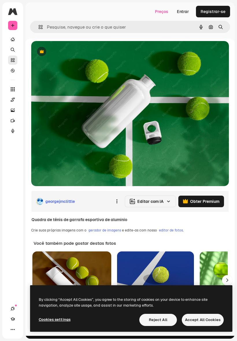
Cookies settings (55, 319)
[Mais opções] (117, 201)
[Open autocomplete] (38, 27)
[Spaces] (12, 99)
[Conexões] (12, 308)
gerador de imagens (104, 230)
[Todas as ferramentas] (12, 89)
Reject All (158, 319)
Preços (161, 11)
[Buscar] (12, 49)
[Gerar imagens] (12, 110)
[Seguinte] (227, 280)
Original (68, 52)
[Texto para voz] (12, 131)
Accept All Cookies (203, 319)
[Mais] (12, 329)
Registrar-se (213, 11)
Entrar (183, 11)
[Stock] (12, 60)
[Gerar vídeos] (12, 120)
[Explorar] (12, 70)
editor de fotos (171, 230)
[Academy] (12, 319)
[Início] (12, 39)
